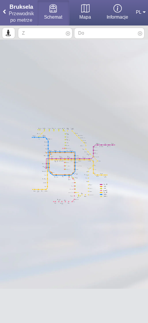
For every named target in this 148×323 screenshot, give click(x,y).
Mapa (85, 17)
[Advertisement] (74, 306)
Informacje (117, 17)
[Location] (8, 33)
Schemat (53, 17)
